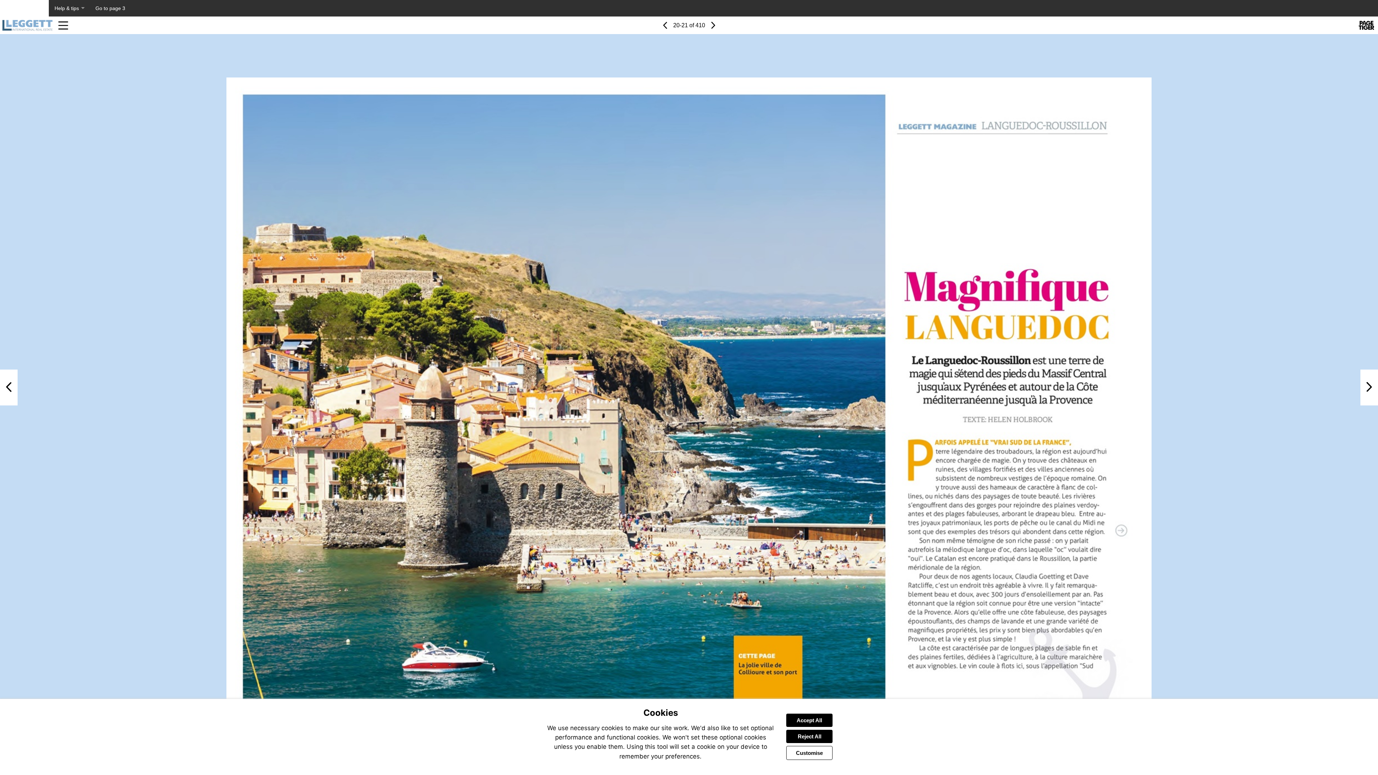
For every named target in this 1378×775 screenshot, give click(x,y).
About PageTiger (24, 8)
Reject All (809, 736)
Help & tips (67, 8)
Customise (809, 753)
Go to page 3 (110, 8)
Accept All (809, 720)
